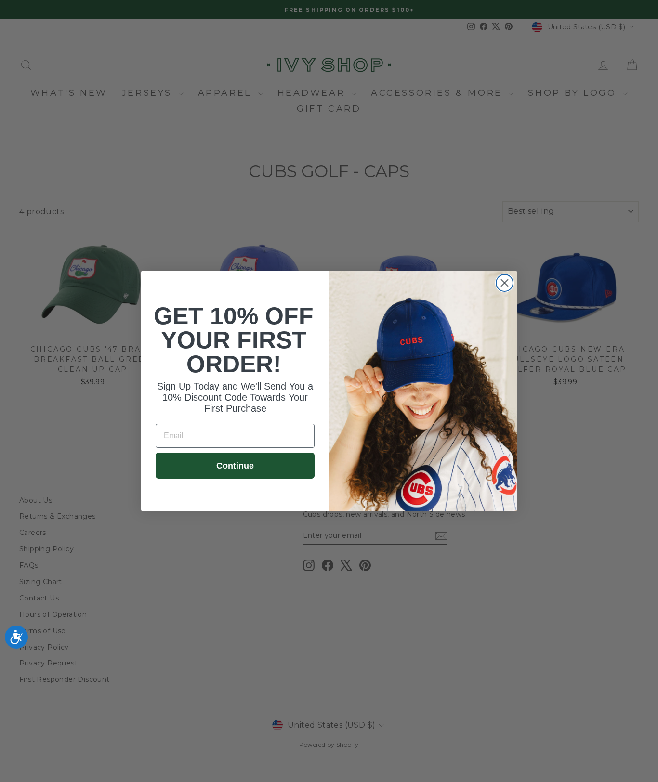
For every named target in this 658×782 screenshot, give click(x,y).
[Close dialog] (504, 282)
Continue (235, 465)
